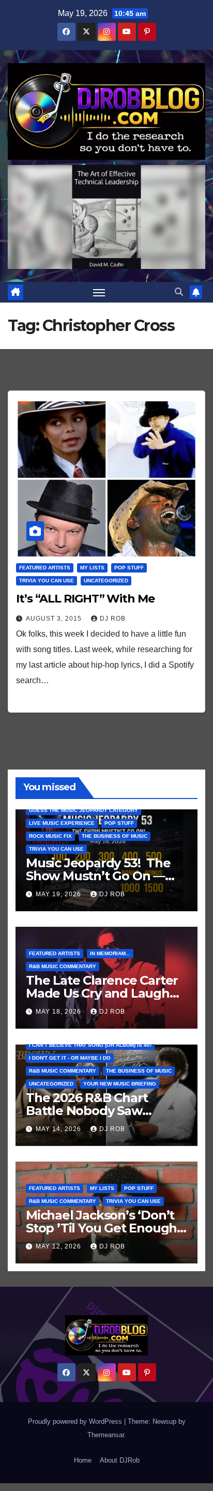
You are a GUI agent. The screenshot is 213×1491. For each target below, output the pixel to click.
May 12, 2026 (59, 1246)
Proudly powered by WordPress (76, 1421)
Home (83, 1460)
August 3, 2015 (55, 618)
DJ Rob (113, 618)
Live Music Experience (62, 823)
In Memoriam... (110, 953)
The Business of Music (114, 836)
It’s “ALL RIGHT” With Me (85, 599)
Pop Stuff (129, 567)
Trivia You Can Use (46, 580)
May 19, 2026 (59, 894)
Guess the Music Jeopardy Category (83, 810)
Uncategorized (106, 580)
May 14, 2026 (59, 1129)
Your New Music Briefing (119, 1084)
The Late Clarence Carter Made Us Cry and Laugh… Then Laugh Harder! (102, 993)
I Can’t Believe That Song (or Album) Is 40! (90, 1045)
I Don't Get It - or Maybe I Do (70, 1058)
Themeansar (105, 1435)
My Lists (92, 567)
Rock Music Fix (50, 836)
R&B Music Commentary (62, 966)
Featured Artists (44, 567)
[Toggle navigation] (99, 292)
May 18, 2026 (59, 1011)
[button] (179, 292)
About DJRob (120, 1460)
